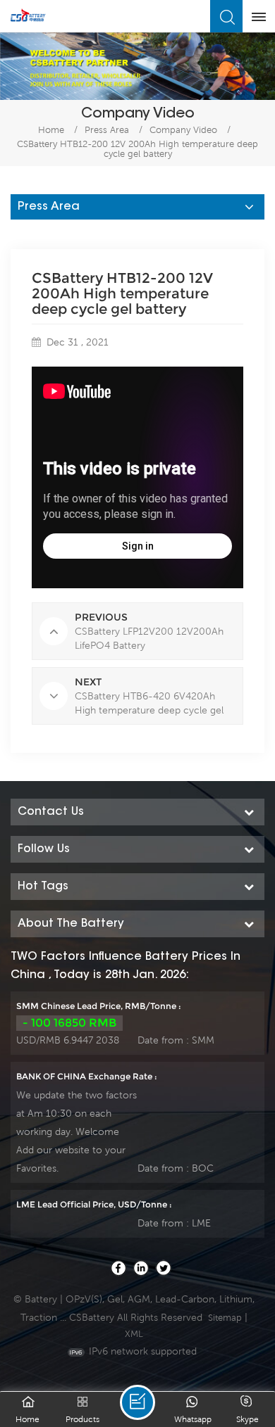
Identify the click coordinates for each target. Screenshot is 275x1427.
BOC (203, 1168)
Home (51, 130)
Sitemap (225, 1317)
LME (201, 1223)
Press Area (107, 130)
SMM (203, 1040)
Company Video (183, 130)
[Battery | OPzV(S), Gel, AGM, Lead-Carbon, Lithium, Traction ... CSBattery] (28, 15)
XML (134, 1333)
